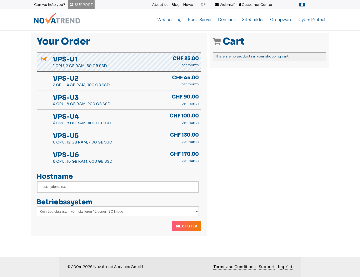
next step (186, 226)
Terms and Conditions (234, 267)
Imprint (285, 267)
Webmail (227, 4)
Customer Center (256, 4)
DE (203, 4)
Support (83, 4)
